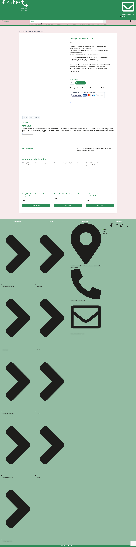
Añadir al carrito (80, 83)
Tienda (30, 24)
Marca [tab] (25, 117)
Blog (106, 24)
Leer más (68, 205)
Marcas (99, 24)
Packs (74, 24)
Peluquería (38, 24)
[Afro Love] (76, 107)
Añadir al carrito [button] (36, 205)
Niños (67, 24)
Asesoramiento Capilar (86, 24)
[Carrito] (133, 21)
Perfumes (59, 24)
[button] (39, 24)
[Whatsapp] (18, 2)
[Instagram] (8, 2)
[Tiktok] (13, 2)
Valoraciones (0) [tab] (34, 117)
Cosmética (49, 24)
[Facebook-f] (4, 2)
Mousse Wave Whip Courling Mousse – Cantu (68, 194)
